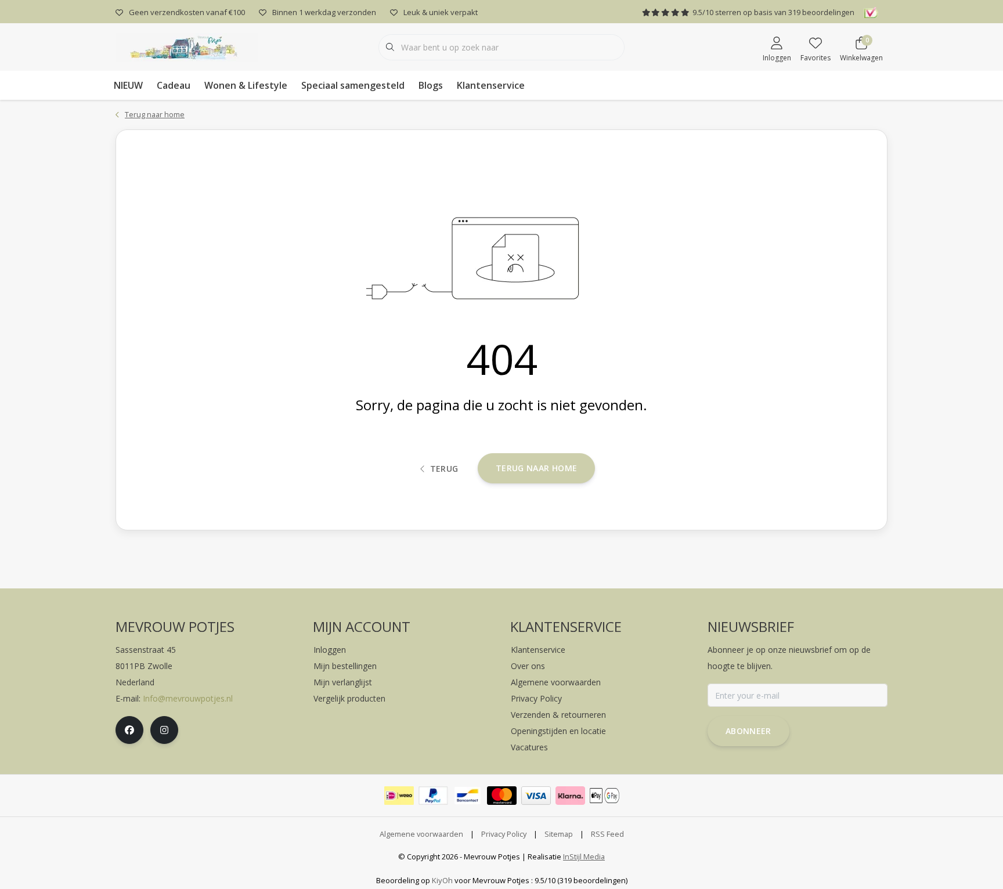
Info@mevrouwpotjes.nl (188, 698)
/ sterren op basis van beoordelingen (773, 12)
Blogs (430, 85)
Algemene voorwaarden (421, 834)
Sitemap (558, 834)
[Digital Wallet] (604, 795)
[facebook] (129, 730)
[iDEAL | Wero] (399, 795)
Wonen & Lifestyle (245, 85)
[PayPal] (433, 795)
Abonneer (748, 730)
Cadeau (173, 85)
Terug (444, 468)
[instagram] (164, 730)
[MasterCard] (502, 795)
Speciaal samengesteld (353, 85)
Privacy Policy (503, 834)
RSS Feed (607, 834)
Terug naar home (536, 468)
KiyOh (442, 880)
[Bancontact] (467, 795)
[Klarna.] (570, 795)
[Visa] (536, 795)
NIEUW (128, 85)
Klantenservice (491, 85)
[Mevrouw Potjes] (187, 45)
